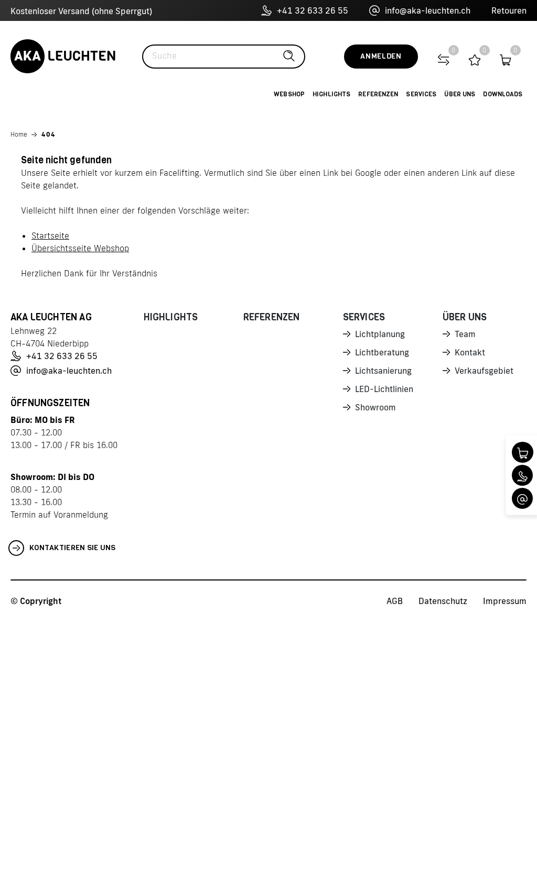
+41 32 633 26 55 (312, 10)
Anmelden (381, 56)
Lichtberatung (382, 352)
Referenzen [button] (378, 94)
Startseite (50, 235)
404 (48, 134)
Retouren (509, 10)
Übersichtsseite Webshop (80, 248)
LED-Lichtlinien (384, 389)
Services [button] (421, 94)
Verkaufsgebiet (484, 370)
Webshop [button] (289, 94)
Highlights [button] (331, 94)
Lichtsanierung (383, 370)
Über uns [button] (459, 94)
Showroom (375, 407)
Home (18, 134)
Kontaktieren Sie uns (72, 548)
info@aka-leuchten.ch (427, 10)
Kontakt (470, 352)
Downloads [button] (502, 94)
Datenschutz (442, 601)
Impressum (505, 601)
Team (465, 334)
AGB (394, 601)
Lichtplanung (380, 334)
